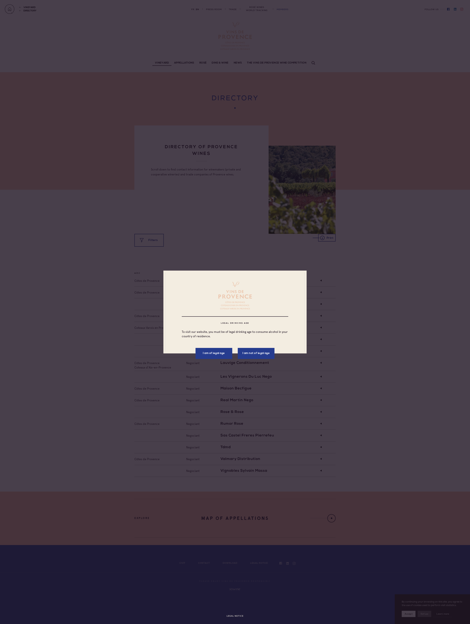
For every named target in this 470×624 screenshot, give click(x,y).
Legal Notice (235, 616)
